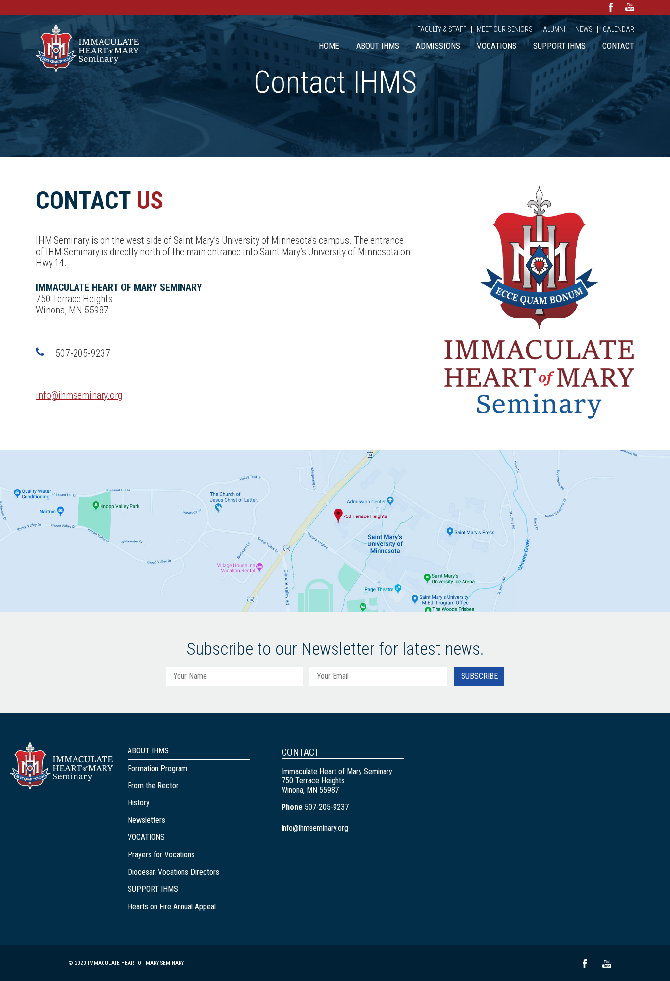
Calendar (618, 29)
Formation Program (157, 768)
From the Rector (153, 785)
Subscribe (479, 676)
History (139, 802)
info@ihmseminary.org (79, 395)
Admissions (438, 46)
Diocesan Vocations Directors (173, 872)
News (584, 29)
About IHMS (377, 46)
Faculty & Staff (441, 29)
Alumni (554, 29)
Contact (618, 46)
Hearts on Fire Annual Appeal (172, 906)
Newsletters (146, 820)
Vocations (496, 46)
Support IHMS (559, 46)
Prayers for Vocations (161, 854)
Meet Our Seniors (505, 29)
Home (329, 46)
